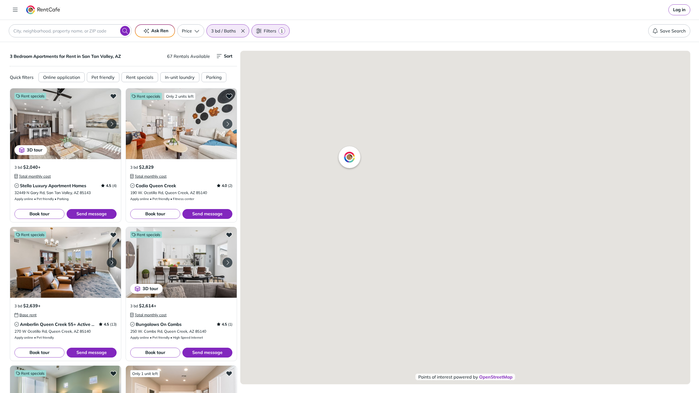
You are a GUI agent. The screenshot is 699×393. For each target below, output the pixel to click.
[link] (679, 9)
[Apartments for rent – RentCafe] (43, 9)
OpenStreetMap (496, 377)
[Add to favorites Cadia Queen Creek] (229, 96)
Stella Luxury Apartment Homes (53, 185)
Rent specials (139, 77)
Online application (61, 77)
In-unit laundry (180, 77)
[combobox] (70, 30)
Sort (228, 56)
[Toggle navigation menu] (15, 9)
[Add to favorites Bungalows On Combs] (229, 235)
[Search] (125, 31)
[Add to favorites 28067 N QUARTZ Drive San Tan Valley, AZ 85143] (229, 373)
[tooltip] (32, 176)
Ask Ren (159, 30)
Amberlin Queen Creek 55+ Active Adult (61, 324)
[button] (243, 31)
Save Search (673, 31)
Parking (214, 77)
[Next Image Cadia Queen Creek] (227, 124)
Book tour (39, 213)
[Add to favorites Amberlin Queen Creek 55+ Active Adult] (113, 235)
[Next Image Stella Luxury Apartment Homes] (112, 124)
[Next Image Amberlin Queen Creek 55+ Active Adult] (112, 262)
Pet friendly (103, 77)
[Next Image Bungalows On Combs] (227, 262)
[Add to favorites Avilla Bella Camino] (113, 373)
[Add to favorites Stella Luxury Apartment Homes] (113, 96)
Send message (91, 213)
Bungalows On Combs (159, 324)
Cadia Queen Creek (156, 185)
